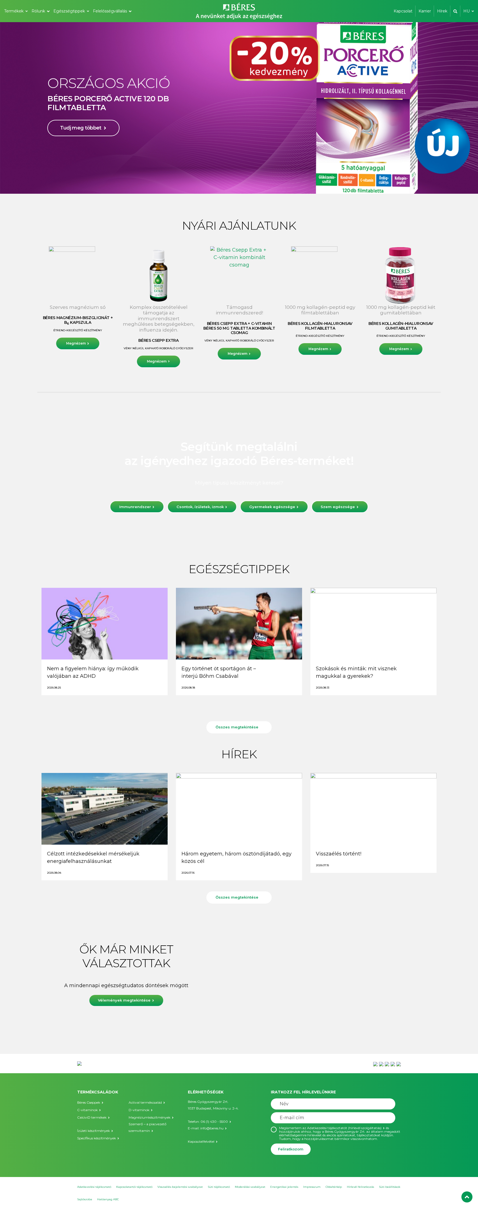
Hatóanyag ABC (108, 1199)
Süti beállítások (389, 1187)
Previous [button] (21, 107)
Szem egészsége (338, 507)
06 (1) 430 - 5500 (214, 1121)
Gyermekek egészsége (272, 507)
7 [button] (250, 182)
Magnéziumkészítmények (149, 1117)
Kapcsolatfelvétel (201, 1141)
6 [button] (244, 182)
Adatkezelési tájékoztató (94, 1187)
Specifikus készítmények (96, 1138)
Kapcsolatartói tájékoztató (134, 1187)
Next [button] (456, 107)
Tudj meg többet (81, 148)
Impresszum (312, 1187)
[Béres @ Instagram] (387, 1064)
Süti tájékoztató (219, 1187)
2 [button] (222, 182)
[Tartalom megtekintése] (104, 623)
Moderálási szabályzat (250, 1187)
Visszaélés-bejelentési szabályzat (180, 1187)
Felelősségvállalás (110, 11)
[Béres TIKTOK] (398, 1064)
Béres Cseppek (88, 1102)
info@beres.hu (212, 1128)
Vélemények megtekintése (124, 1000)
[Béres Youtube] (381, 1064)
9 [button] (261, 182)
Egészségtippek (69, 11)
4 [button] (233, 182)
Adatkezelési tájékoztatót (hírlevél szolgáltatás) (344, 1128)
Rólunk (38, 11)
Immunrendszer (135, 507)
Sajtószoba (84, 1199)
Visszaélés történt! (338, 854)
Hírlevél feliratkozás (360, 1187)
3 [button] (228, 182)
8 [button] (255, 182)
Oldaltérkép (334, 1187)
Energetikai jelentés (284, 1187)
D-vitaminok (139, 1110)
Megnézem (76, 343)
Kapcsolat (403, 11)
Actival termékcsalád (145, 1102)
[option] (239, 108)
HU (466, 11)
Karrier (425, 11)
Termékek (14, 11)
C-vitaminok (87, 1110)
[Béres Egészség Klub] (375, 1064)
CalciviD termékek (91, 1117)
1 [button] (217, 182)
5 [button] (239, 182)
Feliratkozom (290, 1149)
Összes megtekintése (236, 727)
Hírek (442, 11)
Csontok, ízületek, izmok (200, 507)
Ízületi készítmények (93, 1131)
